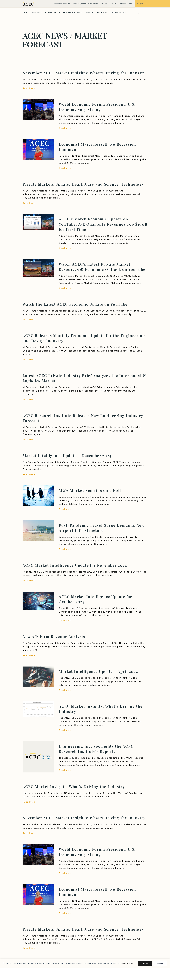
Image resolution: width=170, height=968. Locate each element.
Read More (29, 88)
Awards (89, 12)
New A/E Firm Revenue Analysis (54, 636)
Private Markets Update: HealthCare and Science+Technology (83, 184)
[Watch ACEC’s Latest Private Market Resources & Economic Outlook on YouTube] (38, 268)
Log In (140, 4)
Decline (160, 963)
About (26, 12)
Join (130, 4)
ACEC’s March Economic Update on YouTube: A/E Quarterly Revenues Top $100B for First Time (103, 224)
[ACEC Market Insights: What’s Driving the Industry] (38, 709)
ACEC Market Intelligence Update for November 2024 (75, 565)
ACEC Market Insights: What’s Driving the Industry (74, 786)
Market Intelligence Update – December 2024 (67, 455)
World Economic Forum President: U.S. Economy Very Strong (97, 107)
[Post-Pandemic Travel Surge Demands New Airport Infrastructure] (38, 530)
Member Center (52, 12)
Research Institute (62, 4)
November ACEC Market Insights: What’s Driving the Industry (84, 72)
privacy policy (128, 963)
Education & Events (73, 12)
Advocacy (37, 12)
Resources (102, 12)
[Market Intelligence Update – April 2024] (38, 676)
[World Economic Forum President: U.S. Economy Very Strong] (38, 109)
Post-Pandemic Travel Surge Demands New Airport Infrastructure (101, 528)
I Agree (145, 963)
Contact (122, 4)
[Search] (138, 12)
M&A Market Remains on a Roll (90, 490)
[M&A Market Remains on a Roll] (38, 495)
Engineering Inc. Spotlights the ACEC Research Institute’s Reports (96, 749)
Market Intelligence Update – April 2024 (98, 671)
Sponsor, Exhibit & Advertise (85, 4)
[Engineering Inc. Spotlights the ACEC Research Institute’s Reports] (38, 756)
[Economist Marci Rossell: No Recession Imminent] (38, 149)
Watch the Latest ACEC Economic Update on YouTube (75, 304)
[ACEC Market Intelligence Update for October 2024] (38, 601)
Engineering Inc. (118, 12)
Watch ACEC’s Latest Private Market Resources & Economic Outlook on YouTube (102, 267)
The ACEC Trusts (108, 4)
